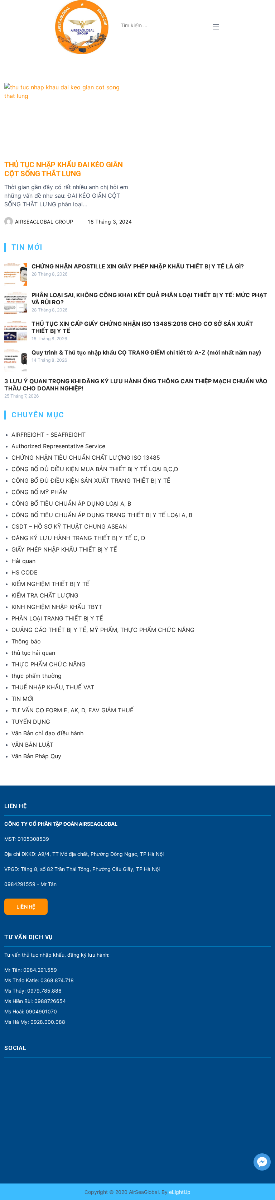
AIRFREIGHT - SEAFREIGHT (48, 434)
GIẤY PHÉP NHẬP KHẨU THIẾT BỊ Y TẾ (64, 549)
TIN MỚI (22, 698)
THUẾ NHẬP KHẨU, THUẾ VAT (52, 687)
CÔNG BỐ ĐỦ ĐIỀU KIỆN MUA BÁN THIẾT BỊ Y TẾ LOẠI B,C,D (94, 469)
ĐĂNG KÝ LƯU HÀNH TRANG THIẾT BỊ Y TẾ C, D (78, 538)
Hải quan (23, 560)
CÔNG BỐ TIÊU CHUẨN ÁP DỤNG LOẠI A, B (71, 503)
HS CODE (24, 572)
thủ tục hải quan (33, 652)
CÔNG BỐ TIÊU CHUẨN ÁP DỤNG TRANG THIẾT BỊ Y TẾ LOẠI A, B (101, 515)
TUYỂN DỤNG (30, 721)
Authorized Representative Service (58, 446)
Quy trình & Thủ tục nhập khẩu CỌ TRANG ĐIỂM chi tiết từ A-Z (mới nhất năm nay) (146, 352)
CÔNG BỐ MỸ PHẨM (39, 492)
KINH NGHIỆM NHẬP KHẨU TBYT (56, 606)
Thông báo (26, 641)
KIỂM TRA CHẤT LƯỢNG (44, 595)
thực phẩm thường (36, 675)
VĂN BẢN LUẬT (32, 744)
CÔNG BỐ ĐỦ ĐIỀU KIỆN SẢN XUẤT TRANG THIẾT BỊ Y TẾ (90, 480)
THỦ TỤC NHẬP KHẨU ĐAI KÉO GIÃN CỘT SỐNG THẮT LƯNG (63, 169)
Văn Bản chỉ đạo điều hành (47, 733)
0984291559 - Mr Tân (30, 884)
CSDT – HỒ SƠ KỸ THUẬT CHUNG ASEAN (69, 526)
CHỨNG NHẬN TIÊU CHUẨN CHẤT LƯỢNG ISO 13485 (85, 457)
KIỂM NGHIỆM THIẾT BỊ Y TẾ (50, 583)
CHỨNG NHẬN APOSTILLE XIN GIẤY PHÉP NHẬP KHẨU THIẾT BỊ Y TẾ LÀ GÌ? (138, 266)
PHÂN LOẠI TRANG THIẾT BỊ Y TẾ (57, 618)
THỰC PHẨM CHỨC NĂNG (48, 664)
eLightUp (179, 1192)
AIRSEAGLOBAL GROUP (44, 222)
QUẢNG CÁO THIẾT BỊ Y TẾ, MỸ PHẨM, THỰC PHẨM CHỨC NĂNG (102, 629)
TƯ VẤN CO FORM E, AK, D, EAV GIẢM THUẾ (72, 710)
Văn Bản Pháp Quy (36, 756)
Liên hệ (25, 907)
